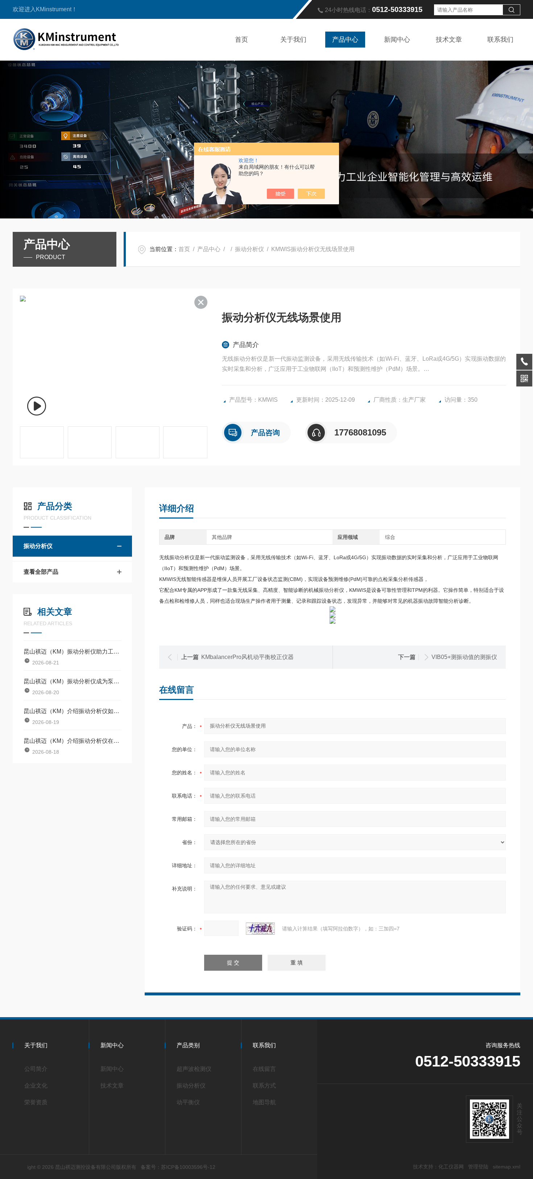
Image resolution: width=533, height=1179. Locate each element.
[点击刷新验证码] (260, 928)
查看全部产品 (41, 572)
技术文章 (449, 39)
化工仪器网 (451, 1167)
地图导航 (264, 1102)
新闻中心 (397, 39)
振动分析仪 (249, 249)
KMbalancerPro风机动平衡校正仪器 (247, 657)
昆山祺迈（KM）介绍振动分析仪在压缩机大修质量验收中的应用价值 (72, 741)
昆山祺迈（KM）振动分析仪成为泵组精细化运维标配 (72, 681)
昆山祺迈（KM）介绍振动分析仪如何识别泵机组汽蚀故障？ (72, 711)
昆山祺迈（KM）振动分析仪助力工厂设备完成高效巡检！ (72, 651)
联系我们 (500, 39)
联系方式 (264, 1085)
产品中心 (345, 39)
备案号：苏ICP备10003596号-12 (178, 1167)
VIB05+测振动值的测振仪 (464, 657)
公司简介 (35, 1069)
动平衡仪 (188, 1102)
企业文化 (35, 1085)
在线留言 (264, 1069)
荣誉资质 (35, 1102)
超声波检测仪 (194, 1069)
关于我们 (293, 39)
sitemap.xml (506, 1167)
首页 (241, 39)
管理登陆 (478, 1167)
